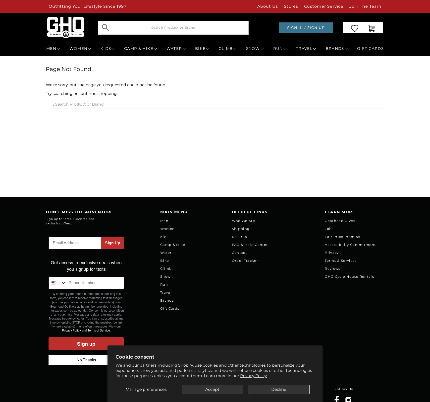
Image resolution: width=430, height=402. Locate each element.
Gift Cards (169, 308)
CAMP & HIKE (138, 48)
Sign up (86, 343)
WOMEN (78, 48)
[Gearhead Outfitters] (65, 27)
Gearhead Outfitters (101, 396)
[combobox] (57, 283)
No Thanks (86, 360)
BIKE (200, 48)
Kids (164, 237)
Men (164, 221)
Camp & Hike (172, 245)
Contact (239, 253)
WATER (174, 48)
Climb (166, 268)
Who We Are (243, 221)
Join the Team (365, 6)
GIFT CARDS (370, 48)
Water (166, 253)
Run (164, 284)
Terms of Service (99, 330)
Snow (165, 276)
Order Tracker (245, 261)
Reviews (332, 268)
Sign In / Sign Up (306, 27)
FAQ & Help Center (250, 245)
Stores (291, 6)
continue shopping (97, 93)
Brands (167, 300)
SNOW (253, 48)
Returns (239, 237)
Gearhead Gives (340, 221)
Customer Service (323, 6)
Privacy (332, 253)
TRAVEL (304, 48)
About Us (267, 6)
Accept (212, 389)
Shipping (241, 229)
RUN (278, 48)
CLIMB (226, 48)
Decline (278, 389)
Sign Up (112, 243)
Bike (164, 261)
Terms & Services (341, 261)
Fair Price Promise (342, 237)
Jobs (329, 229)
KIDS (106, 48)
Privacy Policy (253, 375)
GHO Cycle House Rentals (349, 276)
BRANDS (335, 48)
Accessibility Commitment (350, 245)
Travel (166, 292)
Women (167, 229)
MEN (51, 48)
